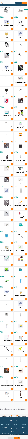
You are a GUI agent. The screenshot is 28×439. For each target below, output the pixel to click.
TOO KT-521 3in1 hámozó (6, 329)
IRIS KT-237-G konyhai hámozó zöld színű (20, 115)
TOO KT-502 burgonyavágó (20, 25)
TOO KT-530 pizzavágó (21, 104)
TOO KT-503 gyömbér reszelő (7, 205)
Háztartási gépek (3, 7)
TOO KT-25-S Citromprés (6, 216)
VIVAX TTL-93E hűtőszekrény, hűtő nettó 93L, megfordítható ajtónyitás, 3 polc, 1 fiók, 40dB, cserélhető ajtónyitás (20, 341)
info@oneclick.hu (14, 431)
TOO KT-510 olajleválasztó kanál (7, 149)
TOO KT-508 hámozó (20, 70)
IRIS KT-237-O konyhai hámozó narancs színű (20, 261)
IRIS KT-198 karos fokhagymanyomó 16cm (6, 284)
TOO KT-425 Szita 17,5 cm (6, 295)
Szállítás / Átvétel (4, 427)
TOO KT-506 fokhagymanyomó (20, 374)
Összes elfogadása (17, 437)
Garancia (5, 428)
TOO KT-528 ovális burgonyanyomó (7, 126)
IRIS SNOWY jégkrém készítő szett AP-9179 (7, 396)
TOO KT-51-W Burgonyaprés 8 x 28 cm (7, 340)
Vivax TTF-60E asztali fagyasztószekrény (7, 385)
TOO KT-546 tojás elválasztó (20, 239)
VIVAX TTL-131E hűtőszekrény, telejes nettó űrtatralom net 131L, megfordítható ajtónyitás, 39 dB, (7, 251)
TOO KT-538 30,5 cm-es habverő (20, 160)
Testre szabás (10, 437)
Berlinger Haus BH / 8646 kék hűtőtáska (6, 239)
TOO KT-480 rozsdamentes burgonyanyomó (6, 25)
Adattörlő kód (23, 428)
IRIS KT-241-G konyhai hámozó (20, 250)
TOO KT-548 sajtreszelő (6, 374)
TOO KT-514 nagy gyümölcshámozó (7, 59)
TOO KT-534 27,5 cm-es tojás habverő (7, 81)
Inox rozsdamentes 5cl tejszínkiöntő (6, 14)
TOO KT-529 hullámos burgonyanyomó (6, 171)
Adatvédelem (23, 427)
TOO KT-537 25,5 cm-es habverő (6, 306)
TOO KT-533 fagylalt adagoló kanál (7, 351)
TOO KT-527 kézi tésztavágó (21, 59)
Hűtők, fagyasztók (7, 7)
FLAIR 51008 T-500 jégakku (20, 284)
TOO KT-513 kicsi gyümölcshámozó (7, 261)
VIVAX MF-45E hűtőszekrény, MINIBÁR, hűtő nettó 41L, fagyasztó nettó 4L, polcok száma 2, (21, 82)
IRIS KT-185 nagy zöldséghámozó (20, 351)
